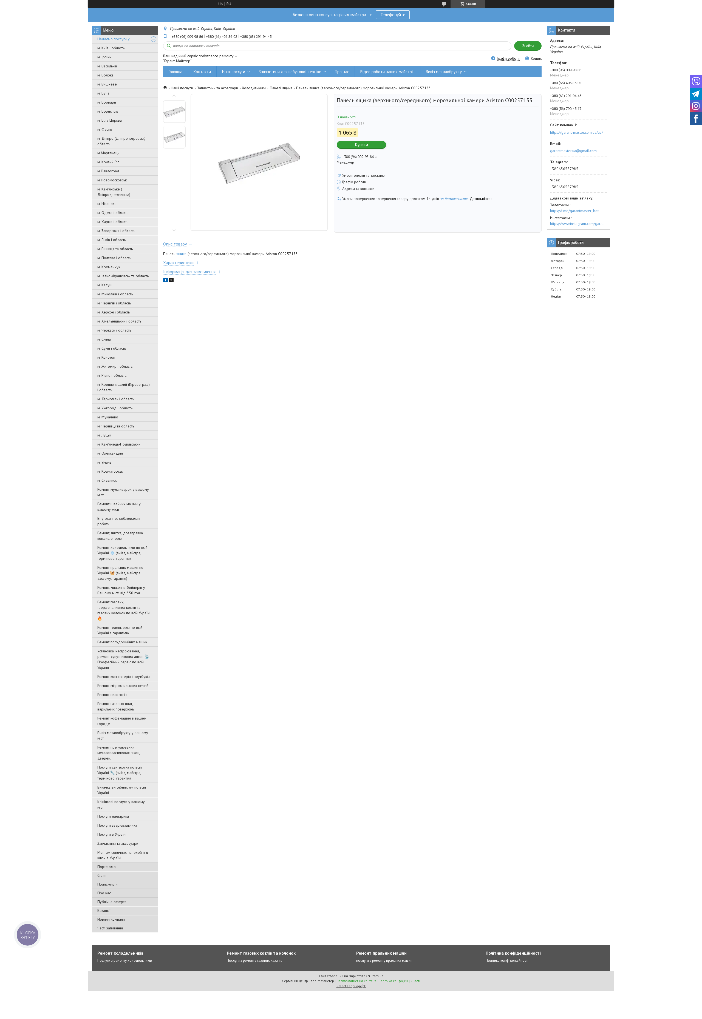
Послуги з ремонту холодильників (124, 960)
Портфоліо (106, 866)
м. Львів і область (111, 239)
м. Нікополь (106, 203)
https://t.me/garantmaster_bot (574, 210)
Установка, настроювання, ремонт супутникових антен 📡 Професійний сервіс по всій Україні (123, 659)
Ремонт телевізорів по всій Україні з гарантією (119, 630)
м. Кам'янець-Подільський (118, 444)
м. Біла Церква (109, 120)
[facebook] (165, 280)
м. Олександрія (110, 453)
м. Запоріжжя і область (116, 230)
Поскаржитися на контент (356, 981)
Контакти (202, 72)
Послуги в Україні (111, 834)
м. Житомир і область (114, 366)
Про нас (104, 892)
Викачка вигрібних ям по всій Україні (121, 790)
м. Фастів (104, 129)
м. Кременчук (108, 266)
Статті (101, 875)
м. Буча (103, 93)
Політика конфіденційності (507, 960)
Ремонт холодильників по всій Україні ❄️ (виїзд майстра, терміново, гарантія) (122, 553)
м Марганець (108, 152)
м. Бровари (106, 102)
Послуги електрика (113, 816)
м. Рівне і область (111, 375)
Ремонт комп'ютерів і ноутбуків (123, 676)
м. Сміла (104, 339)
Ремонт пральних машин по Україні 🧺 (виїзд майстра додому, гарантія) (120, 573)
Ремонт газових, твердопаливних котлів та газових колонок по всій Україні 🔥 (123, 610)
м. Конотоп (106, 357)
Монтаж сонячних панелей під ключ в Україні (122, 855)
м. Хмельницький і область (119, 321)
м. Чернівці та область (115, 426)
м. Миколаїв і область (115, 294)
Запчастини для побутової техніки (290, 72)
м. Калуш (104, 284)
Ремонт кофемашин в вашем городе (121, 721)
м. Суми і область (111, 348)
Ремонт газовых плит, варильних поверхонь (115, 706)
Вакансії (104, 910)
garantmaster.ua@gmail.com (573, 150)
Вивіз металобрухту (444, 72)
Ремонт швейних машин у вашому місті (119, 506)
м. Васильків (107, 66)
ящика (181, 253)
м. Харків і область (112, 221)
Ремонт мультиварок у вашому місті (123, 492)
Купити (361, 144)
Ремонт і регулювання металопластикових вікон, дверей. (118, 753)
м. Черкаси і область (114, 330)
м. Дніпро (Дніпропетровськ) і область (122, 141)
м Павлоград (108, 171)
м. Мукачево (107, 417)
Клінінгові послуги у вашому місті (121, 804)
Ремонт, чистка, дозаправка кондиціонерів (120, 535)
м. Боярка (105, 75)
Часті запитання (110, 928)
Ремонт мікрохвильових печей (122, 685)
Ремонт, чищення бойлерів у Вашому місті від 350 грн (121, 590)
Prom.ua (377, 976)
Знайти (528, 46)
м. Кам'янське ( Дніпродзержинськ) (113, 192)
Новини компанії (111, 919)
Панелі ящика (281, 87)
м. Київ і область (110, 47)
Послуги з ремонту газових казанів (254, 960)
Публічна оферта (111, 901)
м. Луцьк (104, 435)
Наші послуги (233, 72)
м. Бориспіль (107, 111)
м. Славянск (107, 480)
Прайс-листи (107, 884)
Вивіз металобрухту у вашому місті (122, 735)
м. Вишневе (107, 84)
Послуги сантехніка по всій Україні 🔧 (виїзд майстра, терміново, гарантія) (119, 773)
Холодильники (254, 87)
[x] (171, 280)
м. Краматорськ (110, 471)
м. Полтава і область (114, 257)
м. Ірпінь (104, 57)
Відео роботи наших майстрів (387, 72)
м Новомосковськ (112, 180)
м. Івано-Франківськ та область (123, 275)
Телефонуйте (392, 14)
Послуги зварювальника (117, 825)
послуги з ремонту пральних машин (384, 960)
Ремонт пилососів (112, 694)
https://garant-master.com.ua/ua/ (576, 132)
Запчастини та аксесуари (117, 843)
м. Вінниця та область (115, 248)
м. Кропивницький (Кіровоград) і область (123, 387)
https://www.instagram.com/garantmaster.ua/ (578, 223)
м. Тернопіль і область (115, 398)
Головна (175, 72)
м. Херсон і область (113, 312)
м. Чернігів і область (114, 303)
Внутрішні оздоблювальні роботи (118, 521)
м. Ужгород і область (114, 408)
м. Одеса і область (112, 212)
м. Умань (104, 462)
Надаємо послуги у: (113, 38)
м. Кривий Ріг (108, 161)
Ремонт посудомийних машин (122, 642)
